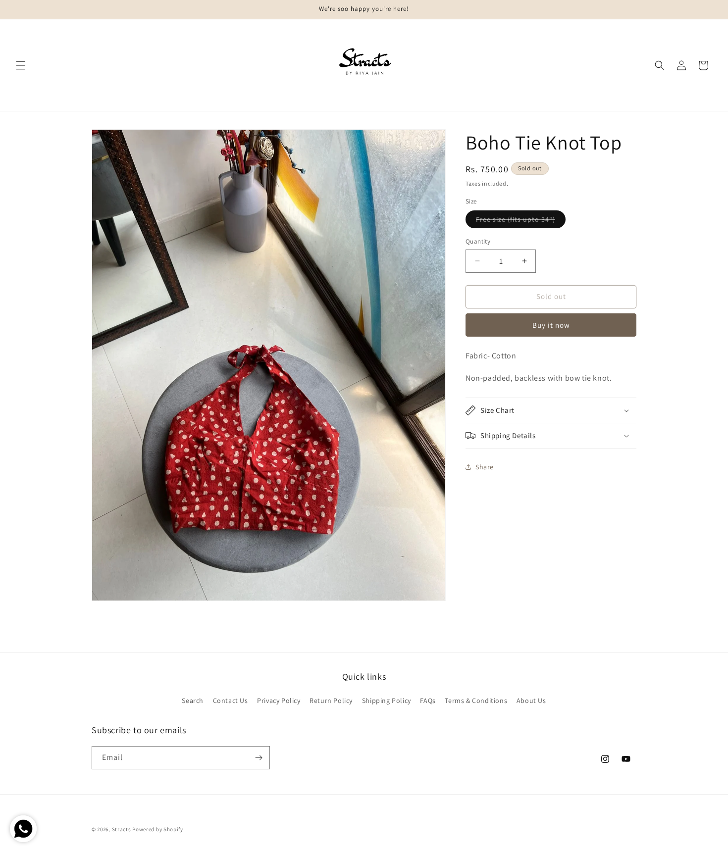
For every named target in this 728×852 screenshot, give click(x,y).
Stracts (121, 829)
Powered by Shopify (157, 829)
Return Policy (331, 700)
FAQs (427, 700)
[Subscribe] (258, 757)
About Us (531, 700)
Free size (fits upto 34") (521, 221)
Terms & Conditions (476, 700)
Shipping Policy (386, 700)
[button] (21, 65)
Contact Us (230, 700)
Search (193, 700)
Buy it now (551, 324)
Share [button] (484, 466)
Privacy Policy (278, 700)
